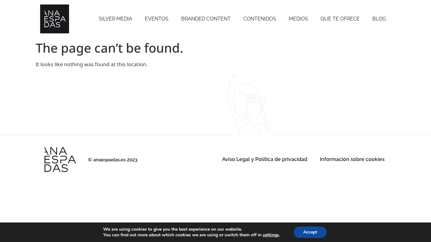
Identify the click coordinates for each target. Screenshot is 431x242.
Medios (298, 19)
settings (271, 235)
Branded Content (206, 19)
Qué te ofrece (340, 19)
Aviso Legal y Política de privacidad (264, 159)
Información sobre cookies (352, 159)
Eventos (156, 19)
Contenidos (259, 19)
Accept (310, 232)
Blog (379, 19)
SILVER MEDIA (115, 19)
